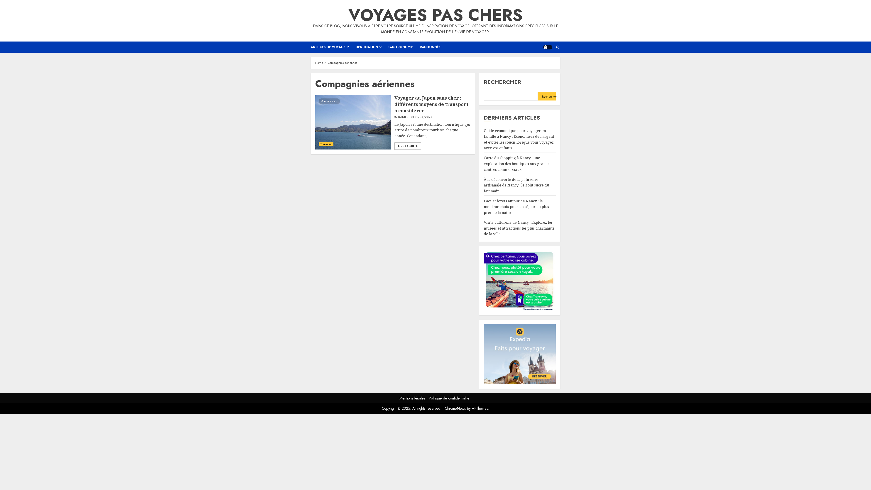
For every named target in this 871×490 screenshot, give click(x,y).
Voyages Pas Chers (435, 15)
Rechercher (502, 82)
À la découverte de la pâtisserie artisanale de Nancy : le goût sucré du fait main (516, 185)
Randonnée (430, 47)
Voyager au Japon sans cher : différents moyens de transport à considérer (353, 122)
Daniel (403, 117)
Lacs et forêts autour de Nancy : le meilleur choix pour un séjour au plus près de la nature (516, 206)
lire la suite (408, 146)
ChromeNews (455, 408)
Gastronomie (400, 47)
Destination (367, 47)
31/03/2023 (423, 117)
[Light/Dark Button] (547, 47)
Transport (326, 144)
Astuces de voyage (328, 47)
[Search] (557, 47)
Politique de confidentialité (449, 398)
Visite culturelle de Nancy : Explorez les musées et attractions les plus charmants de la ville (519, 228)
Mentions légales (412, 398)
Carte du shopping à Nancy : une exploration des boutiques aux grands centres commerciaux (516, 163)
